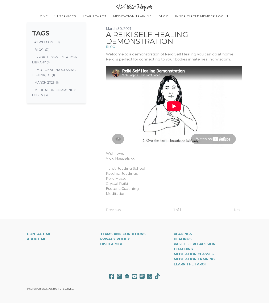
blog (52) (41, 50)
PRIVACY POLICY (115, 239)
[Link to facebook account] (111, 276)
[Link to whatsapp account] (149, 276)
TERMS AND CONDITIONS (123, 234)
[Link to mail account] (126, 276)
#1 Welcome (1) (47, 42)
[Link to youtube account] (134, 276)
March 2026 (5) (46, 82)
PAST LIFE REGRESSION (194, 244)
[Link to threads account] (142, 276)
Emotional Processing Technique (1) (54, 72)
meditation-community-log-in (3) (54, 92)
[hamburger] (8, 6)
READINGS (183, 234)
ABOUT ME (36, 239)
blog (110, 47)
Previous (113, 210)
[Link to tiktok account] (157, 276)
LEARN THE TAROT (190, 264)
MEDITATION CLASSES (194, 254)
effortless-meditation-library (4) (54, 59)
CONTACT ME (39, 234)
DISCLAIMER (111, 244)
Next (238, 210)
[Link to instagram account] (119, 276)
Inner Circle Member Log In (201, 16)
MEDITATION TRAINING (194, 259)
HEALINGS (183, 239)
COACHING (183, 249)
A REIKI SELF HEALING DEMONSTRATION (147, 38)
